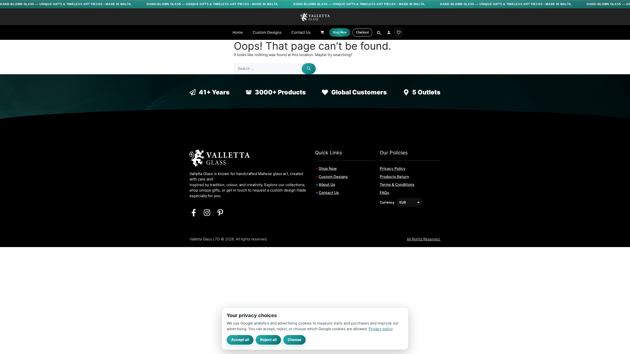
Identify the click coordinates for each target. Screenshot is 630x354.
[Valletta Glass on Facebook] (193, 212)
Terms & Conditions (397, 184)
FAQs (384, 192)
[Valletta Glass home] (315, 17)
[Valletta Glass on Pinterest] (220, 212)
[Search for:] (268, 68)
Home (238, 32)
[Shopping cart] (322, 32)
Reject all (268, 339)
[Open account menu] (389, 32)
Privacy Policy (393, 168)
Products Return (394, 176)
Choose (294, 339)
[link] (399, 32)
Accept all (240, 339)
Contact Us (301, 32)
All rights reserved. (424, 239)
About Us (327, 184)
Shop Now (328, 168)
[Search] (309, 68)
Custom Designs (267, 32)
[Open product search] (378, 32)
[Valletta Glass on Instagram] (207, 212)
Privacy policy (381, 328)
